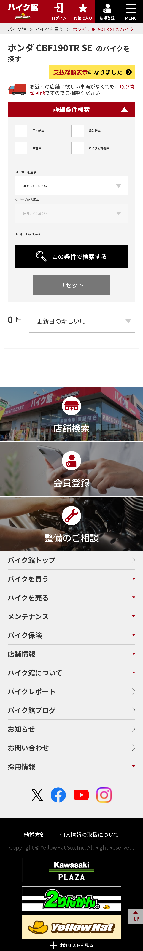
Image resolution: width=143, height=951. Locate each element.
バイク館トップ (32, 560)
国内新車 (38, 130)
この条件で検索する (79, 256)
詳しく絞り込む (29, 234)
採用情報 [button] (21, 766)
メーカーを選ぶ (25, 172)
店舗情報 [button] (21, 654)
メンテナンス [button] (28, 616)
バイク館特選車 (99, 148)
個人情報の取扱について (89, 834)
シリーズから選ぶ (27, 199)
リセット (71, 284)
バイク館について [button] (35, 672)
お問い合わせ (28, 747)
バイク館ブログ (32, 710)
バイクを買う (49, 29)
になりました (88, 72)
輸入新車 (95, 130)
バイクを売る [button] (28, 597)
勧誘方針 (35, 834)
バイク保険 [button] (25, 635)
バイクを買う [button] (28, 579)
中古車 (36, 148)
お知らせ (21, 729)
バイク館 (17, 29)
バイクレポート (32, 691)
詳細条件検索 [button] (71, 109)
